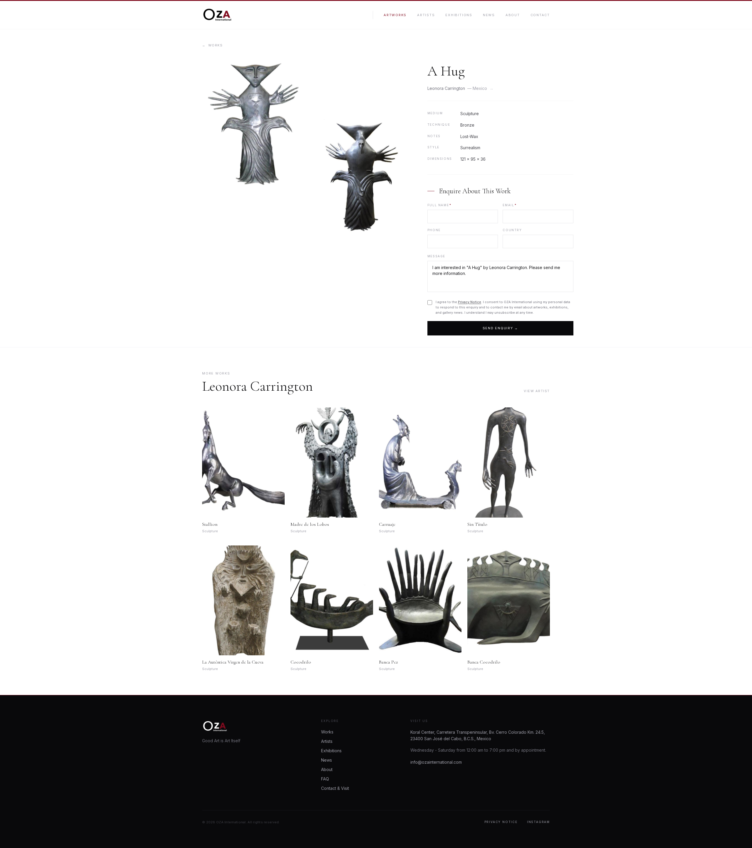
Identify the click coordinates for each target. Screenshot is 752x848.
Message (436, 256)
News (489, 15)
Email (510, 205)
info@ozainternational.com (436, 762)
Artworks (395, 15)
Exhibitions (458, 15)
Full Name (439, 205)
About (513, 15)
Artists (426, 15)
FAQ (325, 778)
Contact (540, 15)
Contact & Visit (335, 788)
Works (212, 45)
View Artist (537, 391)
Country (512, 230)
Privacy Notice (469, 302)
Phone (434, 230)
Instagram (538, 822)
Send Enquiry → (500, 328)
